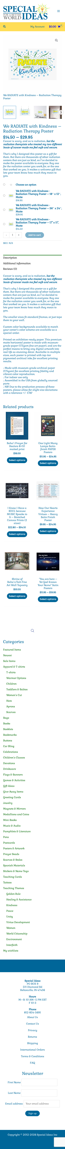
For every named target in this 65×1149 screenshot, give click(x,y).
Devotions (9, 763)
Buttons (7, 740)
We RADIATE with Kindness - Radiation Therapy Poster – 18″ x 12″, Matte (38, 194)
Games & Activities (14, 780)
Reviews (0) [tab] (10, 269)
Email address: (14, 1103)
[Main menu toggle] (58, 11)
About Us (32, 1017)
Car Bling (8, 746)
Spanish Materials (14, 865)
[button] (4, 27)
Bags (6, 717)
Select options (17, 460)
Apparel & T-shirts (14, 666)
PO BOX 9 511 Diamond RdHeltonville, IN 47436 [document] (32, 987)
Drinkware (9, 769)
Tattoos (7, 882)
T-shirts (11, 672)
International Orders (32, 1049)
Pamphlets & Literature (17, 831)
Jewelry (7, 803)
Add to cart (34, 234)
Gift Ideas (9, 786)
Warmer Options (16, 678)
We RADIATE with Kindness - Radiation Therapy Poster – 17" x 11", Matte (37, 222)
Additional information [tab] (17, 263)
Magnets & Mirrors (14, 808)
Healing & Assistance (19, 899)
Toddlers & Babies (17, 689)
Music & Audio (12, 825)
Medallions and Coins (16, 814)
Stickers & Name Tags (16, 871)
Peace (9, 911)
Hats (9, 700)
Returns (32, 1036)
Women (10, 928)
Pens (6, 837)
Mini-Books (10, 820)
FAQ (32, 1062)
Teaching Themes (13, 888)
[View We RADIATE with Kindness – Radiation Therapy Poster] (9, 112)
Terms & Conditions (32, 1056)
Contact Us (32, 1023)
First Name (14, 1082)
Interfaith (12, 945)
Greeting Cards (12, 797)
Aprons (10, 706)
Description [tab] (10, 257)
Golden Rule (13, 894)
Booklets (8, 729)
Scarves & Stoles (12, 859)
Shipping (32, 1043)
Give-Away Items (13, 791)
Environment (14, 939)
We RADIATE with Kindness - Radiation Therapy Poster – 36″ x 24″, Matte (39, 208)
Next (61, 112)
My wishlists (10, 950)
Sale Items (9, 661)
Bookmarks (10, 735)
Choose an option (26, 184)
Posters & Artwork (13, 848)
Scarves (11, 712)
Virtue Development (18, 922)
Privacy (32, 1030)
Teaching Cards (12, 876)
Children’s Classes (14, 757)
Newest (7, 655)
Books (6, 723)
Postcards (9, 842)
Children (11, 683)
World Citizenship (16, 933)
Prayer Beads (11, 854)
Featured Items (12, 649)
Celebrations (10, 752)
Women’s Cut (14, 695)
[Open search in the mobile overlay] (32, 630)
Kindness (11, 905)
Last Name (14, 1093)
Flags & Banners (13, 774)
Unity (9, 916)
